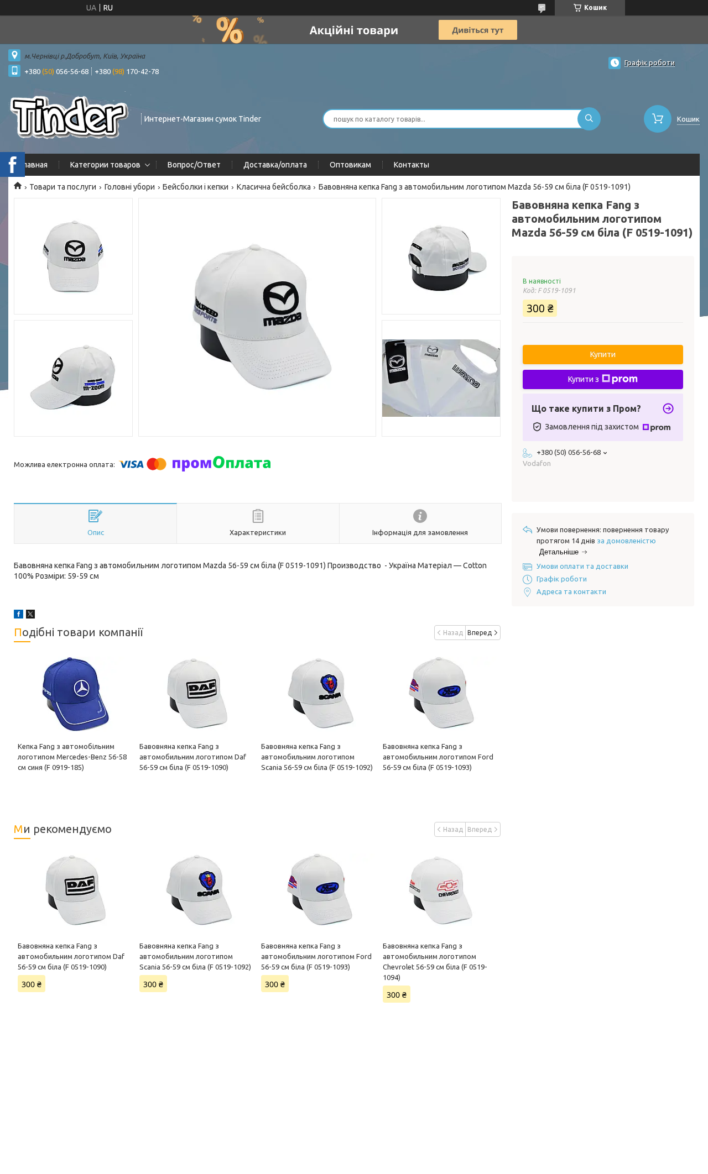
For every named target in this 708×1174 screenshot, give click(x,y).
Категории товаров (105, 165)
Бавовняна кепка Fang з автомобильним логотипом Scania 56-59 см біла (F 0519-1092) (317, 756)
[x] (30, 615)
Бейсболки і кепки (195, 186)
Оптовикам (350, 165)
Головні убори (130, 186)
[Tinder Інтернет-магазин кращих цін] (69, 117)
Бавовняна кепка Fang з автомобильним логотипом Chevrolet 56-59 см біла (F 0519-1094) (435, 961)
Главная (33, 165)
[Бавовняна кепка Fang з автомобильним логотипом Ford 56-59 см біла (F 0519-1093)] (440, 694)
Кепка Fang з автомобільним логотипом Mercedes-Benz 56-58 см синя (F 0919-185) (72, 756)
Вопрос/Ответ (194, 165)
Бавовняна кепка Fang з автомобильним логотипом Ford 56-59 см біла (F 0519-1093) (438, 756)
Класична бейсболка (274, 186)
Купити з (583, 379)
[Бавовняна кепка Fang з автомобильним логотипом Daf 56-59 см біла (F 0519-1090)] (196, 694)
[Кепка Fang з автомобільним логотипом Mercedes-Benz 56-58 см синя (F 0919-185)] (75, 694)
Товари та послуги (62, 186)
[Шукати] (589, 118)
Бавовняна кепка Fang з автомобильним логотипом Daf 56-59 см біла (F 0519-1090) (192, 756)
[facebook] (18, 615)
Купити (603, 354)
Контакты (411, 165)
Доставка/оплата (275, 165)
